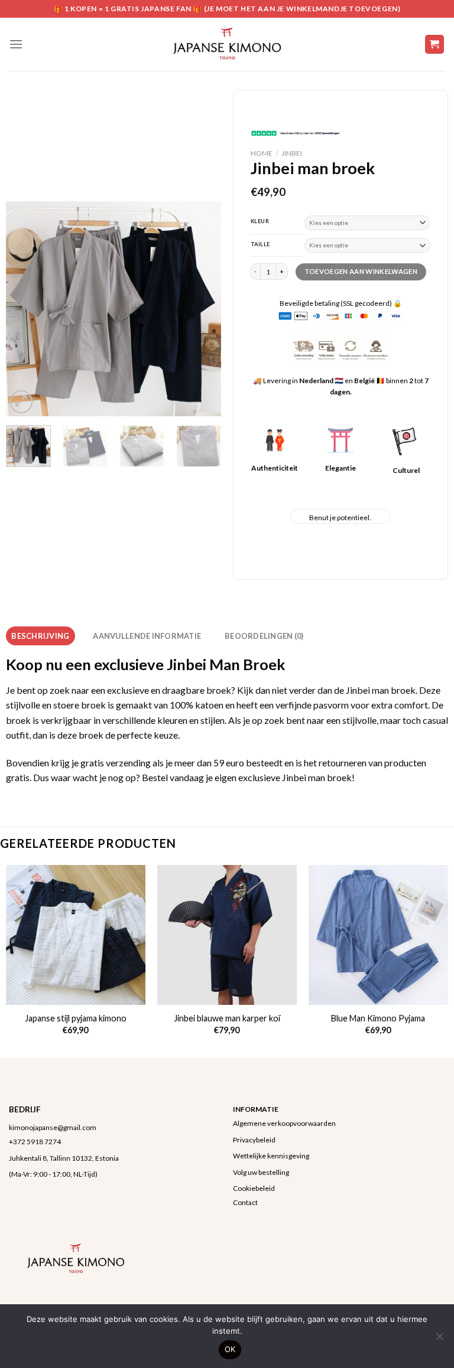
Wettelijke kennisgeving (271, 1155)
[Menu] (16, 44)
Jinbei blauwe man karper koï (227, 1018)
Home (262, 153)
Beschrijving (40, 636)
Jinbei (291, 153)
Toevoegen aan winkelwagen (360, 271)
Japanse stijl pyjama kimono (76, 1018)
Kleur (260, 221)
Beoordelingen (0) (264, 636)
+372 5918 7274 (35, 1141)
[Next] (202, 308)
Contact (245, 1202)
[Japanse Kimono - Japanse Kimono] (227, 45)
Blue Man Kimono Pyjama (378, 1018)
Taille (260, 244)
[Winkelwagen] (435, 44)
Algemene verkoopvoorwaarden (284, 1123)
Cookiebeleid (254, 1188)
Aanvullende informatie (147, 636)
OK (230, 1349)
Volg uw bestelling (261, 1172)
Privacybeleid (254, 1139)
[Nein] (439, 1339)
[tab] (40, 635)
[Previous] (24, 308)
